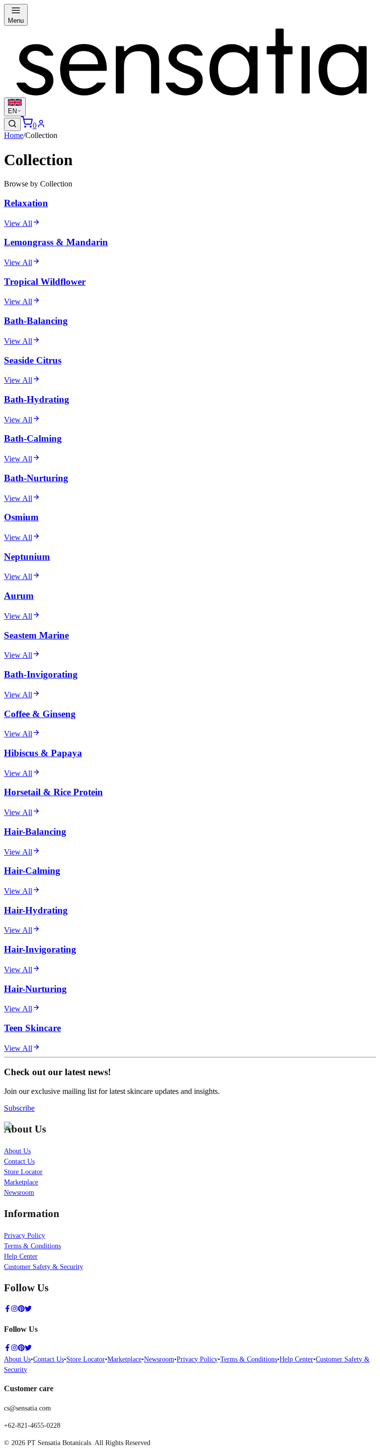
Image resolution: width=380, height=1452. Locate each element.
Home (13, 135)
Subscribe (19, 1108)
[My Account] (41, 125)
